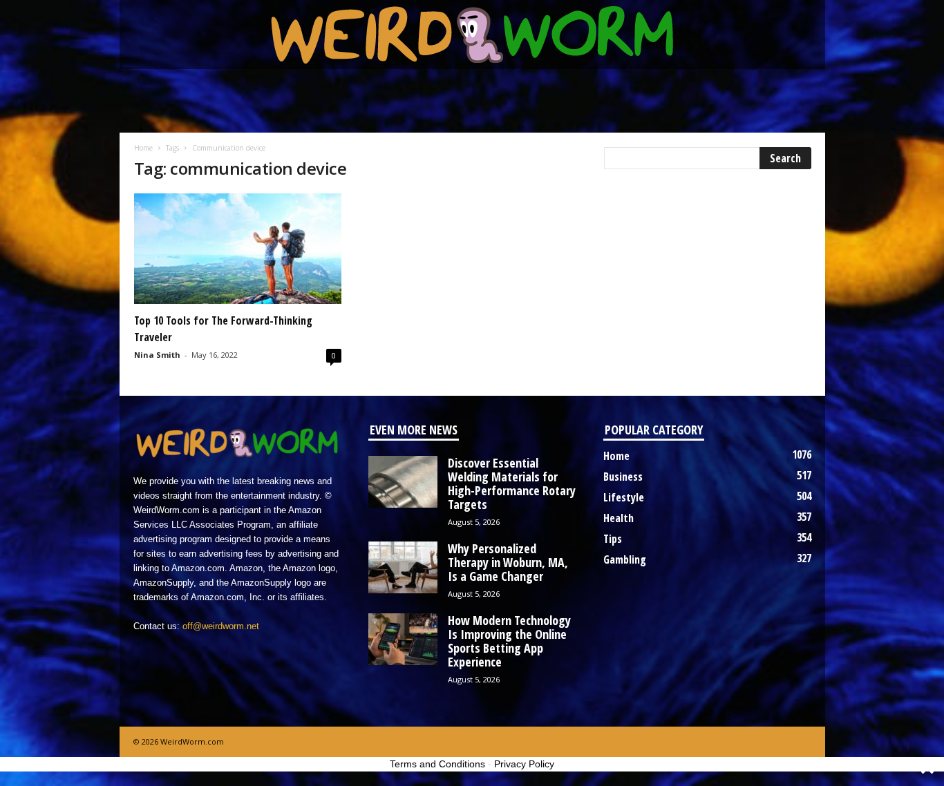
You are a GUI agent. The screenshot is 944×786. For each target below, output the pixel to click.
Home (143, 148)
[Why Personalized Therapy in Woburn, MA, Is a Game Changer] (402, 567)
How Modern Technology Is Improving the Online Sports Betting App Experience (509, 641)
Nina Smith (157, 354)
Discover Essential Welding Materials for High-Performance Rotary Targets (512, 483)
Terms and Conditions (437, 763)
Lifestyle (623, 497)
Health (618, 518)
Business (623, 476)
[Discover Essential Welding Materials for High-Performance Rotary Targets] (402, 482)
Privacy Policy (524, 763)
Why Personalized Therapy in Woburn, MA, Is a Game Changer (508, 562)
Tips (612, 538)
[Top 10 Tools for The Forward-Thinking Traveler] (237, 248)
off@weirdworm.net (220, 626)
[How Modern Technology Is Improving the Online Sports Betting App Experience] (402, 639)
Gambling (624, 559)
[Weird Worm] (472, 34)
